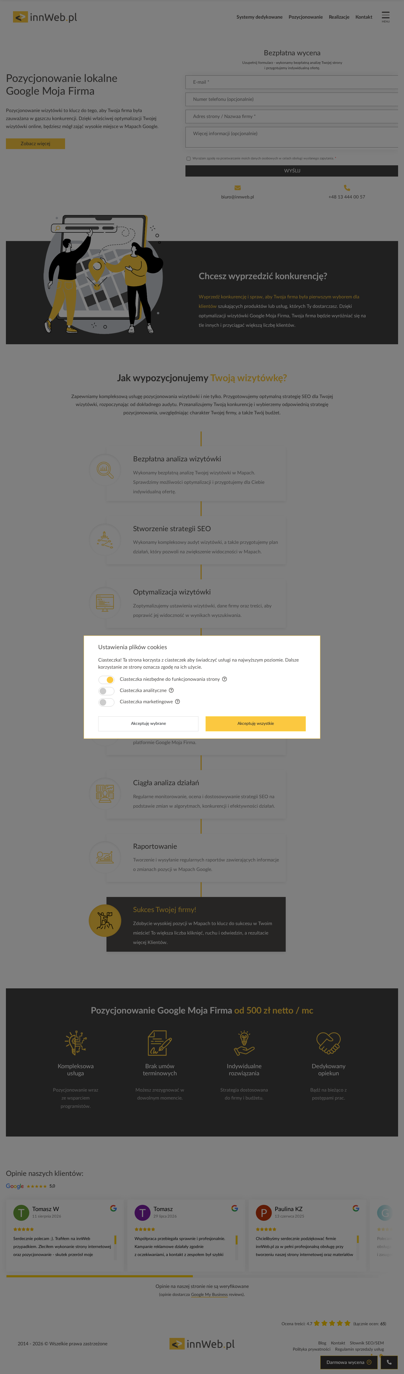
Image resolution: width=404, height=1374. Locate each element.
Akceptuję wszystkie (255, 724)
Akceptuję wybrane (148, 724)
